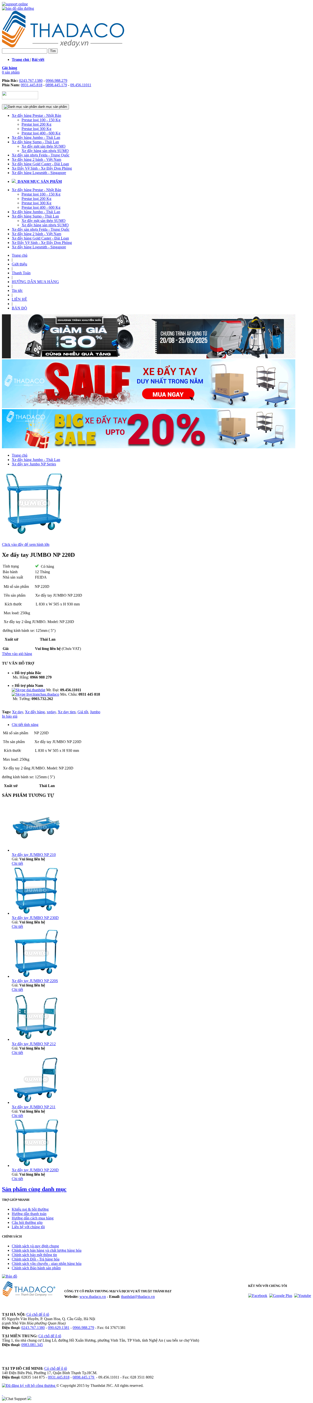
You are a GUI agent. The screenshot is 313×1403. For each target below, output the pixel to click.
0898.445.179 (56, 85)
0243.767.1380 (31, 80)
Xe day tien (67, 712)
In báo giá (9, 716)
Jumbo (95, 712)
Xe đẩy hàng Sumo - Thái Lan (35, 142)
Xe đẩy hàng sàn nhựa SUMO (45, 151)
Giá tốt (83, 712)
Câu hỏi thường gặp (27, 1222)
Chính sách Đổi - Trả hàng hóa (35, 1259)
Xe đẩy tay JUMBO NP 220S (35, 981)
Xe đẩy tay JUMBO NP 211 (34, 1107)
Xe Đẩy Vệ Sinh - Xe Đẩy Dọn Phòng (42, 168)
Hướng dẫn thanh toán (29, 1214)
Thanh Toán (21, 273)
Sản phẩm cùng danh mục (34, 1189)
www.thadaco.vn (92, 1296)
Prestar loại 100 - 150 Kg (41, 120)
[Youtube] (302, 1295)
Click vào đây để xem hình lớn (25, 544)
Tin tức (17, 290)
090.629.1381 (58, 1328)
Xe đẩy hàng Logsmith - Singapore (39, 173)
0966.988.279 (56, 80)
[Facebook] (257, 1295)
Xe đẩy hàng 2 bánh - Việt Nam (36, 159)
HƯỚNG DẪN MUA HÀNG (35, 282)
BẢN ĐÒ (19, 308)
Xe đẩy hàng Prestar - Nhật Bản (36, 115)
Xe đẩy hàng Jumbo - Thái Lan (36, 137)
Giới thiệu (19, 264)
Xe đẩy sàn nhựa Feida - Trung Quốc (40, 155)
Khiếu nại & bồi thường (30, 1209)
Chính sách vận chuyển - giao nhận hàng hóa (46, 1263)
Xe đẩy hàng (35, 712)
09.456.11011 (80, 85)
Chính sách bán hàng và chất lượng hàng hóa (46, 1250)
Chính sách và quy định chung (35, 1246)
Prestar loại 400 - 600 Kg (41, 133)
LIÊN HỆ (19, 299)
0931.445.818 (31, 85)
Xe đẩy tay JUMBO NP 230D (35, 918)
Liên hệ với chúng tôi (28, 1227)
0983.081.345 (32, 1345)
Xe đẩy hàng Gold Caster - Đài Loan (40, 164)
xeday (51, 712)
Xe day (17, 712)
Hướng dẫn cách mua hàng (33, 1218)
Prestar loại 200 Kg (36, 124)
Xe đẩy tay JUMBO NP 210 (34, 855)
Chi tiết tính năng (25, 725)
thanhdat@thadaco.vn (138, 1296)
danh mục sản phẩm (52, 107)
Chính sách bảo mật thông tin (34, 1255)
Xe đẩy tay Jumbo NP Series (34, 464)
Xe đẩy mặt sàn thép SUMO (44, 146)
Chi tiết (17, 863)
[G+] (280, 1295)
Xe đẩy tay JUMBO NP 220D (35, 1170)
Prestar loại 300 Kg (36, 129)
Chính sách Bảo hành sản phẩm (36, 1268)
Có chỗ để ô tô (37, 1314)
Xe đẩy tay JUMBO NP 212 (34, 1044)
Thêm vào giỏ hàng (17, 654)
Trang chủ (19, 255)
